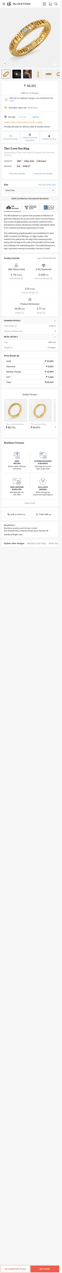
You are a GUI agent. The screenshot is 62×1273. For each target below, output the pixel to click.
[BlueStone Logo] (18, 4)
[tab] (6, 74)
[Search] (56, 4)
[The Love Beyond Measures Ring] (15, 410)
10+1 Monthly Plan (15, 1269)
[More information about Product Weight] (37, 292)
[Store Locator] (44, 4)
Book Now (33, 107)
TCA (11, 101)
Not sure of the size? (47, 184)
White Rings (54, 543)
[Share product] (5, 63)
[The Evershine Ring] (40, 410)
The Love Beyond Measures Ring (15, 424)
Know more (30, 503)
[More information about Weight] (11, 348)
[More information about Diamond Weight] (51, 278)
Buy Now (45, 1269)
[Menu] (4, 4)
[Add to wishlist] (54, 63)
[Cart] (50, 4)
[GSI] (48, 207)
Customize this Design (42, 173)
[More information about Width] (44, 313)
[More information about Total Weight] (16, 326)
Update (35, 117)
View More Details (17, 173)
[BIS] (12, 207)
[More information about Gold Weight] (22, 278)
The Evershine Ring (38, 424)
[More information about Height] (23, 313)
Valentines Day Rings (36, 543)
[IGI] (30, 207)
